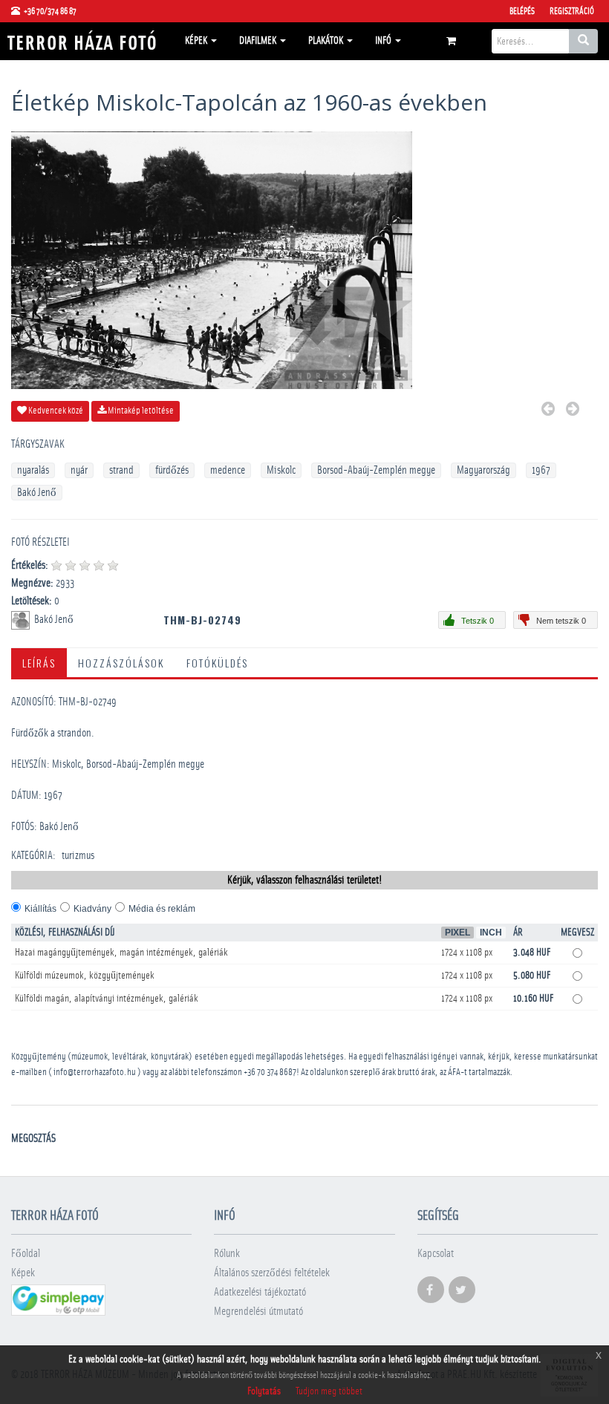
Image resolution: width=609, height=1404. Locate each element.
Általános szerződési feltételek (272, 1273)
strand (121, 470)
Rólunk (227, 1253)
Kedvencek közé (55, 411)
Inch (491, 932)
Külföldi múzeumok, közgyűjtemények (84, 975)
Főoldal (25, 1253)
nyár (79, 470)
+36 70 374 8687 (270, 1072)
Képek (197, 41)
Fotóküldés (217, 662)
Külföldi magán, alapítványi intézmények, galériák (106, 998)
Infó (384, 41)
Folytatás (264, 1391)
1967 (541, 470)
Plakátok (326, 41)
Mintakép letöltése (140, 411)
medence (227, 470)
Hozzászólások (121, 662)
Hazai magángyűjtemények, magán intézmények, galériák (121, 952)
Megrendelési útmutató (258, 1311)
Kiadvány (92, 909)
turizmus (78, 855)
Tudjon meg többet (329, 1391)
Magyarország (483, 470)
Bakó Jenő (36, 492)
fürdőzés (172, 470)
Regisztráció (572, 11)
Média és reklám (161, 909)
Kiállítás (40, 909)
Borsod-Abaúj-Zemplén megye (376, 470)
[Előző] (548, 411)
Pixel (457, 932)
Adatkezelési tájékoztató (260, 1292)
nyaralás (33, 470)
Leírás (39, 662)
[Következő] (572, 411)
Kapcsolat (435, 1253)
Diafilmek (259, 41)
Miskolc (281, 470)
